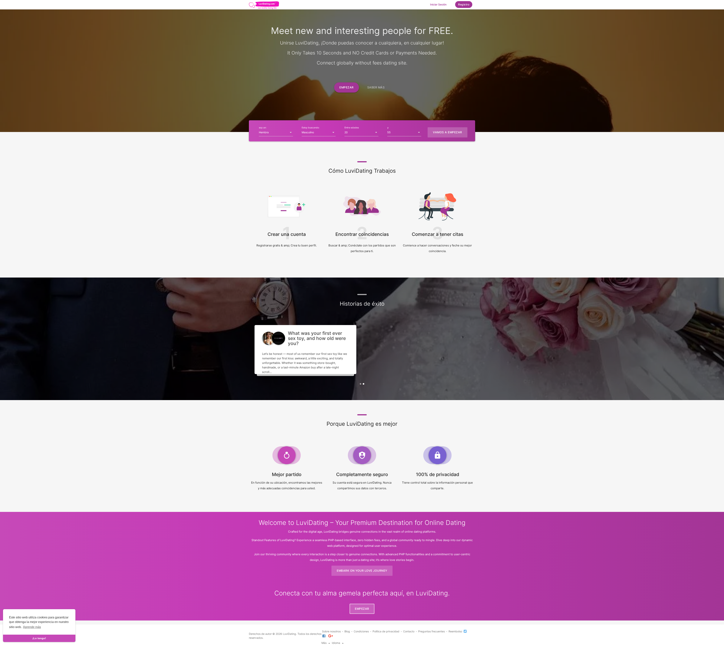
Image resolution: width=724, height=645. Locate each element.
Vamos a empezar (447, 132)
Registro (463, 4)
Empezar (346, 87)
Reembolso (455, 631)
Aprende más (32, 627)
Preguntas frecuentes (431, 631)
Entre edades (351, 127)
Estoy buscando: (310, 127)
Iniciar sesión (438, 4)
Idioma (336, 642)
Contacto (408, 631)
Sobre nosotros (331, 631)
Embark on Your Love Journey (362, 570)
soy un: (262, 127)
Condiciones (361, 631)
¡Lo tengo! (39, 638)
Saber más (376, 87)
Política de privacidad (386, 631)
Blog (347, 631)
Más (324, 642)
